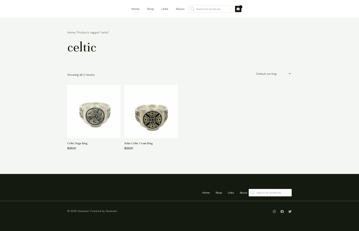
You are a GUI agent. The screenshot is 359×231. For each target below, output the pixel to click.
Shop (150, 9)
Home (135, 9)
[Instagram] (274, 211)
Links (165, 9)
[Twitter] (290, 211)
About (180, 9)
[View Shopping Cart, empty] (238, 9)
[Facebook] (282, 211)
